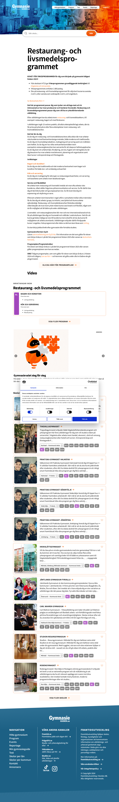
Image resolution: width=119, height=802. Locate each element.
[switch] (49, 412)
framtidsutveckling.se (90, 759)
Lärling (86, 223)
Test (78, 7)
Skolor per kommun (20, 759)
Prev (15, 356)
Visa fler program (58, 321)
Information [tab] (59, 388)
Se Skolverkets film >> (35, 101)
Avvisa (34, 419)
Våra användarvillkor (90, 764)
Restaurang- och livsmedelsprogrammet (47, 287)
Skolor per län (16, 756)
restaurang (61, 117)
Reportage (94, 7)
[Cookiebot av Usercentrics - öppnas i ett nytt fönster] (89, 382)
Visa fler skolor (58, 698)
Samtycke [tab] (33, 388)
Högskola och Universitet (40, 86)
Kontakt (13, 763)
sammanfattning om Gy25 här (44, 234)
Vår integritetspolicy (90, 768)
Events (85, 7)
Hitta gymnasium (60, 7)
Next (103, 356)
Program (71, 7)
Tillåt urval (59, 419)
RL (16, 294)
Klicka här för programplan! (58, 265)
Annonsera (15, 766)
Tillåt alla (84, 419)
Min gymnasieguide (19, 749)
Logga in (106, 7)
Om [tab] (86, 388)
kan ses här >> (46, 256)
